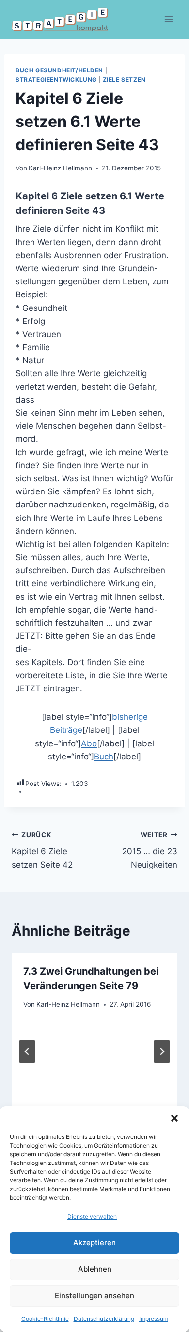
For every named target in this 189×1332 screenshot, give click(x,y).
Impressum (153, 1318)
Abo (89, 743)
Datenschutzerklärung (104, 1318)
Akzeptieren (94, 1242)
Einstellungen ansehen (94, 1295)
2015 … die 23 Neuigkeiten (149, 850)
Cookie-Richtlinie (45, 1318)
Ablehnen (94, 1269)
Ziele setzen (124, 79)
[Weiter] (162, 1051)
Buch (103, 756)
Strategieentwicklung (56, 79)
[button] (174, 1118)
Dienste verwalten (92, 1216)
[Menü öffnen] (168, 19)
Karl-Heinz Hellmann (60, 168)
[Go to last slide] (27, 1051)
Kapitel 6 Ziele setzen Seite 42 (42, 850)
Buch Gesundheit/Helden (59, 70)
